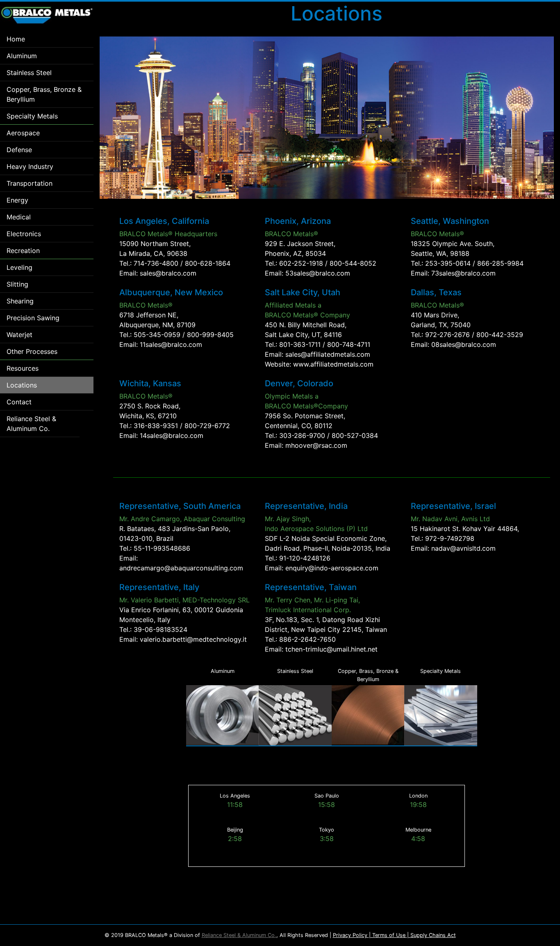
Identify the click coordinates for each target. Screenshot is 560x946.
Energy (17, 200)
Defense (19, 150)
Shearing (20, 301)
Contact (19, 402)
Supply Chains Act (432, 935)
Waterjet (19, 335)
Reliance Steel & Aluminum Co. (31, 424)
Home (16, 39)
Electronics (24, 234)
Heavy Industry (30, 166)
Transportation (29, 183)
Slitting (17, 284)
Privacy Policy (351, 935)
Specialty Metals (32, 116)
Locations (22, 385)
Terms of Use (389, 935)
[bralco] (46, 15)
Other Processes (32, 351)
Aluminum (22, 56)
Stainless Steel (29, 72)
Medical (19, 217)
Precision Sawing (33, 318)
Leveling (19, 267)
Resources (23, 368)
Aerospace (23, 133)
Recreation (23, 250)
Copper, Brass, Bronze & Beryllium (44, 94)
